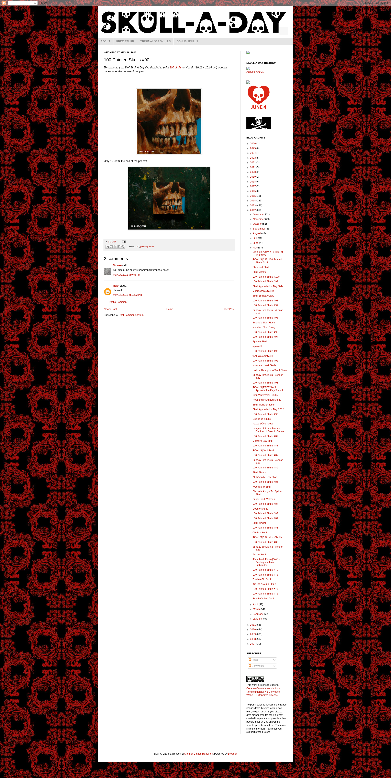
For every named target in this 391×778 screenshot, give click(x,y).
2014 (253, 200)
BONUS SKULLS (187, 41)
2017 (253, 186)
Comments (257, 666)
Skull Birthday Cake (263, 295)
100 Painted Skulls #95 (265, 332)
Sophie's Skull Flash (264, 322)
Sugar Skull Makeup (264, 499)
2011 (253, 624)
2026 (253, 143)
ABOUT (105, 41)
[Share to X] (115, 247)
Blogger (232, 753)
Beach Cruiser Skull (264, 598)
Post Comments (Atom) (131, 315)
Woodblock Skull (262, 486)
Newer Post (110, 309)
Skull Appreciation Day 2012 (268, 409)
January (257, 618)
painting (144, 246)
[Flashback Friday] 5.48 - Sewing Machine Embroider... (266, 562)
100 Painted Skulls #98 (265, 300)
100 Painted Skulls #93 (265, 351)
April (256, 604)
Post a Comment (118, 302)
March (256, 609)
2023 (253, 157)
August (257, 233)
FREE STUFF (125, 41)
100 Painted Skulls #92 (265, 360)
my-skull (257, 346)
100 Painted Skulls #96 (265, 317)
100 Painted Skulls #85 (265, 481)
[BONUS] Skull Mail (263, 450)
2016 (253, 191)
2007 (253, 643)
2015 (253, 195)
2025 (253, 148)
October (257, 223)
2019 (253, 176)
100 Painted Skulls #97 (265, 305)
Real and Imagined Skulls (267, 399)
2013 (253, 205)
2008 (253, 639)
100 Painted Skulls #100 (266, 276)
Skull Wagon (260, 523)
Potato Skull (259, 554)
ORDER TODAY (255, 72)
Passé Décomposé (263, 423)
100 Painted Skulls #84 (265, 503)
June (256, 243)
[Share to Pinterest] (123, 247)
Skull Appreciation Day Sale (268, 286)
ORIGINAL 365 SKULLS (155, 41)
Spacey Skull (260, 341)
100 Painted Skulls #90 (265, 414)
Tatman (117, 265)
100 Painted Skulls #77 (265, 589)
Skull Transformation (264, 404)
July (255, 238)
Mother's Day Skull (263, 441)
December (259, 214)
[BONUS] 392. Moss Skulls (267, 537)
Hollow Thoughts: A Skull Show (270, 370)
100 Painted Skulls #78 (265, 574)
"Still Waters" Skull (263, 356)
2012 (253, 210)
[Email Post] (123, 241)
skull (151, 246)
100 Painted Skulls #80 (265, 542)
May (255, 247)
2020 (253, 172)
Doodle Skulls (260, 508)
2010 (253, 629)
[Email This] (107, 247)
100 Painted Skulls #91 (265, 382)
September (259, 228)
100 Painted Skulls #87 (265, 455)
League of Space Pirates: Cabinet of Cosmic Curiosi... (269, 430)
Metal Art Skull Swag (264, 327)
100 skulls (176, 67)
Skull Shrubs (260, 472)
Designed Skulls (262, 419)
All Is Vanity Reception (265, 477)
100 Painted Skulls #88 (265, 445)
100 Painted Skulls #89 (265, 436)
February (258, 614)
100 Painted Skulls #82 (265, 518)
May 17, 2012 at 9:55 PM (126, 274)
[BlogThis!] (111, 247)
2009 (253, 634)
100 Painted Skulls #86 (265, 467)
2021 (253, 167)
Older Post (228, 309)
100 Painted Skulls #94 (265, 336)
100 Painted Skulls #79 (265, 569)
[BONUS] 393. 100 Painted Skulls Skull (267, 261)
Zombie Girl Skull (262, 579)
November (259, 219)
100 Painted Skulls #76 (265, 593)
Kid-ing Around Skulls (264, 584)
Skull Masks (259, 272)
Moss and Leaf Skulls (264, 365)
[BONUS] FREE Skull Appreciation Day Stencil (268, 389)
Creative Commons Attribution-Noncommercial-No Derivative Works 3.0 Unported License (263, 692)
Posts (254, 659)
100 (137, 246)
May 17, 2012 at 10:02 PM (127, 294)
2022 (253, 162)
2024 (253, 153)
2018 (253, 181)
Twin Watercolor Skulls (265, 395)
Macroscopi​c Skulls (263, 291)
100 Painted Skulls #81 (265, 527)
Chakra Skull (260, 532)
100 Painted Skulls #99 (265, 281)
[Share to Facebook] (119, 247)
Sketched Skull (261, 267)
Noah (116, 285)
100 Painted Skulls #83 (265, 513)
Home (169, 309)
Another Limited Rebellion (198, 753)
